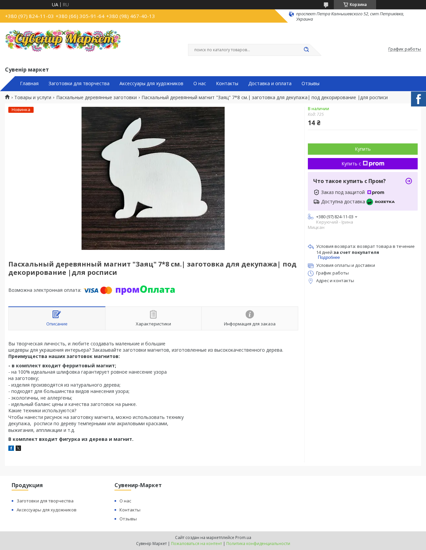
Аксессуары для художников (151, 83)
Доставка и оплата (270, 83)
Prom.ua (243, 537)
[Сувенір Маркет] (63, 43)
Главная (29, 83)
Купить (363, 149)
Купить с (351, 163)
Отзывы (311, 83)
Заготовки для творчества (79, 83)
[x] (18, 449)
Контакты (227, 83)
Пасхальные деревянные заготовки (96, 97)
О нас (199, 83)
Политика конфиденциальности (258, 543)
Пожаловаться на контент (196, 543)
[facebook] (11, 449)
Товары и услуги (32, 97)
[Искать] (306, 50)
